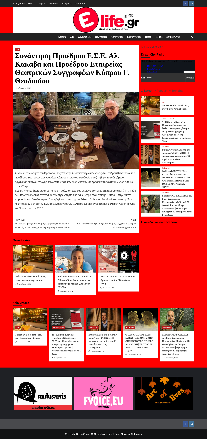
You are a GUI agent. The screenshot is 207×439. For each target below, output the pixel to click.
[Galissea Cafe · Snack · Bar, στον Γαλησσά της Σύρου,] (33, 258)
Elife (72, 36)
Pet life (159, 36)
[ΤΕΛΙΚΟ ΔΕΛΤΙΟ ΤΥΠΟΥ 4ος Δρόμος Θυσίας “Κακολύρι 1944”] (118, 258)
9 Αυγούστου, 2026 (24, 284)
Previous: (42, 223)
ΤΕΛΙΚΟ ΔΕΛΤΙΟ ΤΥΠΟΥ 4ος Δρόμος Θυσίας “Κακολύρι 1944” (117, 280)
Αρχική (62, 36)
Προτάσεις (80, 3)
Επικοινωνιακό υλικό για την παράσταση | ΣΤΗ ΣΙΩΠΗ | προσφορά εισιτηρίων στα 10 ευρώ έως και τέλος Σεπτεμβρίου (176, 156)
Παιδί (148, 36)
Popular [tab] (161, 90)
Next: (106, 223)
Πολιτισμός (101, 36)
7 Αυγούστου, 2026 (97, 351)
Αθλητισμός (117, 36)
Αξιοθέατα (53, 3)
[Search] (192, 37)
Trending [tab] (177, 90)
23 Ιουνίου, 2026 (109, 288)
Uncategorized (168, 119)
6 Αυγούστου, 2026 (66, 291)
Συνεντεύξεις (84, 36)
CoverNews (121, 433)
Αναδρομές (67, 3)
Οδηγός (41, 3)
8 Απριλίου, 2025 (24, 88)
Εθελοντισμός (134, 36)
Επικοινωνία (173, 36)
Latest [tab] (147, 90)
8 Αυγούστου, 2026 (60, 358)
